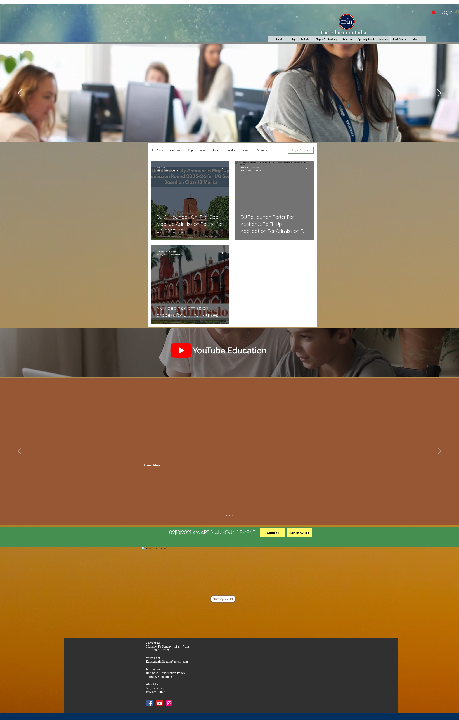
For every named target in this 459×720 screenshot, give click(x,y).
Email (382, 89)
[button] (450, 7)
